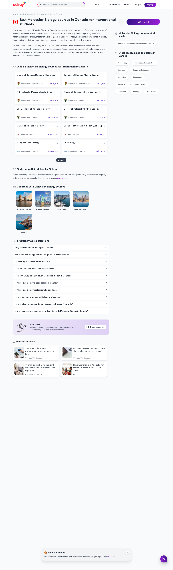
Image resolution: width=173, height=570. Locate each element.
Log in (138, 5)
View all (61, 160)
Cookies (111, 557)
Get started (143, 22)
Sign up (150, 5)
